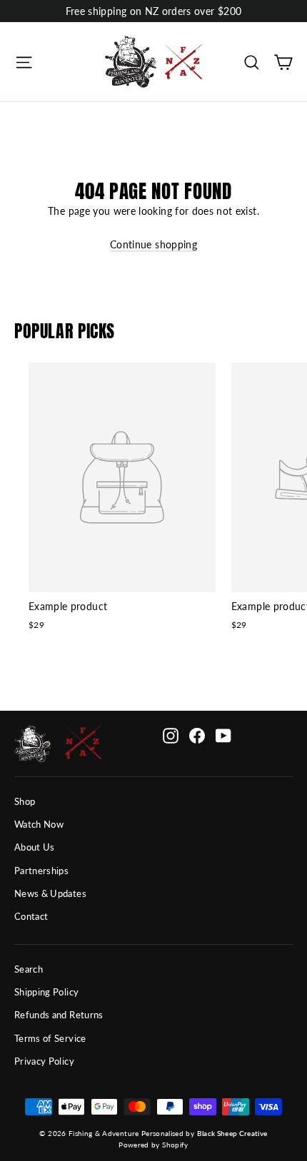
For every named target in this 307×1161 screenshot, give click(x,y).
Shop (24, 801)
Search (28, 969)
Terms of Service (50, 1038)
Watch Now (39, 824)
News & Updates (50, 893)
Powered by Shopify (153, 1144)
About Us (34, 847)
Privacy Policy (44, 1061)
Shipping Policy (46, 992)
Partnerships (41, 870)
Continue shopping (153, 244)
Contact (31, 916)
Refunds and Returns (59, 1014)
